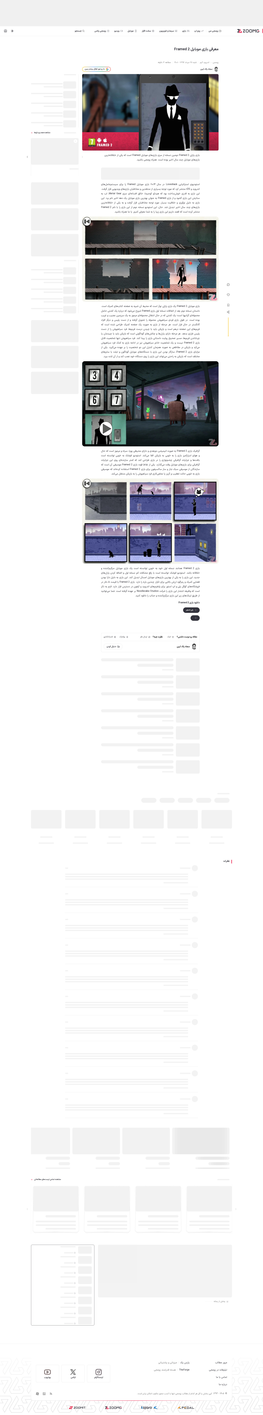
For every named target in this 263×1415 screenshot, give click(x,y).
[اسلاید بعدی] (27, 157)
